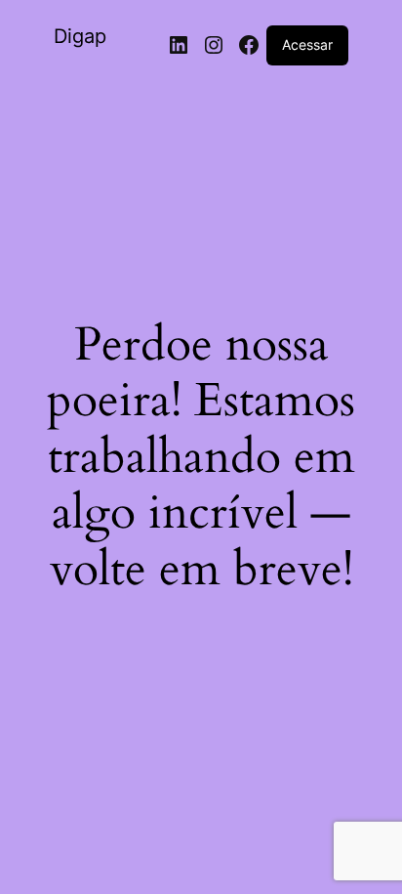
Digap (80, 36)
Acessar (307, 44)
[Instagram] (213, 45)
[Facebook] (249, 45)
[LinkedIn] (178, 45)
